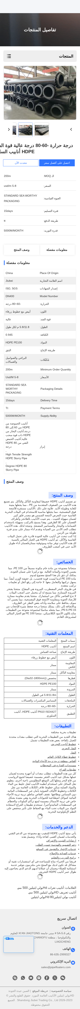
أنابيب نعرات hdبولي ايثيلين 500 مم (41, 887)
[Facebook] (47, 978)
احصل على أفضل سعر (57, 162)
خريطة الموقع (40, 990)
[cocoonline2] (15, 978)
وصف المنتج (22, 249)
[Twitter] (54, 978)
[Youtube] (31, 978)
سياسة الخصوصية (61, 990)
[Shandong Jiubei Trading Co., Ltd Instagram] (39, 978)
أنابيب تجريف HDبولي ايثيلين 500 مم (52, 892)
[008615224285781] (23, 978)
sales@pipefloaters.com (56, 967)
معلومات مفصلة (56, 249)
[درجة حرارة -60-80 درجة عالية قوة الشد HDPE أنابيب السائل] (40, 93)
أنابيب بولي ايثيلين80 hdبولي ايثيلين (53, 897)
